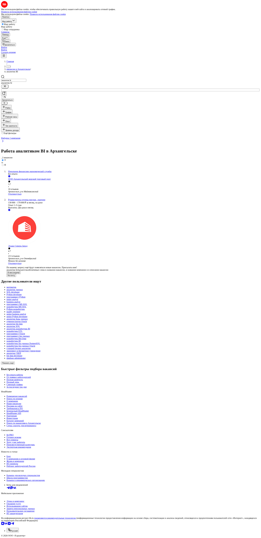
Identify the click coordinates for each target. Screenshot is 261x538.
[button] (4, 47)
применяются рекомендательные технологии (55, 518)
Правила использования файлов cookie (48, 14)
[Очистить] (5, 86)
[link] (5, 41)
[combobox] (13, 80)
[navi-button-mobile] (4, 56)
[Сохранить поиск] (4, 93)
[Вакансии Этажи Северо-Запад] (133, 228)
